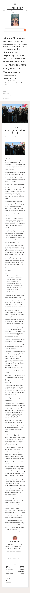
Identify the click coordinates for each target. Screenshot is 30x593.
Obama (19, 69)
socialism (21, 81)
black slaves (10, 422)
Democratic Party (11, 189)
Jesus (16, 58)
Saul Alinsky (14, 81)
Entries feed (6, 93)
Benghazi (23, 39)
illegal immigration (11, 56)
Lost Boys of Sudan (11, 412)
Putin (19, 76)
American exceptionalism (13, 555)
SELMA (19, 558)
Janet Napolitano (7, 58)
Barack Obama (12, 38)
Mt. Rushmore (10, 485)
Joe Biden (21, 58)
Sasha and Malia (7, 81)
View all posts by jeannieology (15, 551)
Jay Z (13, 58)
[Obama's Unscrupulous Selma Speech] (15, 113)
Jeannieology (15, 8)
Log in (4, 91)
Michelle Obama (17, 64)
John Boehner (6, 61)
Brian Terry (6, 44)
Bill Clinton (21, 42)
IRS (20, 55)
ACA (4, 38)
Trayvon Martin (20, 83)
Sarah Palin (21, 78)
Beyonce (6, 42)
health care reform (9, 49)
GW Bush (9, 46)
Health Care (23, 46)
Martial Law (11, 204)
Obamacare (8, 72)
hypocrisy (20, 52)
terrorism (13, 83)
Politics (15, 76)
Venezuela (5, 84)
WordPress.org (6, 98)
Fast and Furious (15, 44)
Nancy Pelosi (9, 68)
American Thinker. (19, 158)
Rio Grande (14, 558)
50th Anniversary (16, 162)
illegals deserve (13, 363)
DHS (10, 44)
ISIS (23, 56)
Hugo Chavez (14, 52)
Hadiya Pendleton (16, 46)
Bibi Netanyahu (13, 41)
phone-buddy (14, 231)
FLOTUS (22, 44)
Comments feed (7, 96)
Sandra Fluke (13, 78)
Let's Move (14, 61)
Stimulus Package (7, 82)
